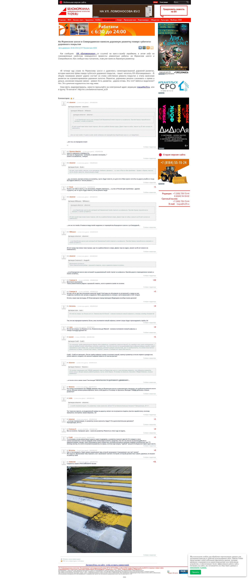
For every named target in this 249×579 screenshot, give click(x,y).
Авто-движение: (64, 48)
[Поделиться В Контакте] (140, 47)
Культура (165, 20)
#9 (67, 337)
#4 (67, 429)
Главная (62, 20)
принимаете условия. (198, 567)
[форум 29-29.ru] (173, 93)
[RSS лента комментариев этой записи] (71, 98)
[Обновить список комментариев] (74, 98)
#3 (67, 437)
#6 (67, 398)
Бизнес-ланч (78, 20)
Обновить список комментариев (71, 559)
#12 (68, 291)
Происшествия (130, 20)
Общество (155, 20)
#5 (67, 419)
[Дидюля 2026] (173, 149)
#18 (68, 163)
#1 (67, 461)
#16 (68, 197)
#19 (68, 151)
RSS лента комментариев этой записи (73, 561)
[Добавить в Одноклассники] (148, 47)
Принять (195, 572)
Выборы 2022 (176, 20)
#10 (68, 327)
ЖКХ (69, 20)
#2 (67, 450)
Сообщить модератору (149, 147)
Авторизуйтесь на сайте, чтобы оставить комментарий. (107, 565)
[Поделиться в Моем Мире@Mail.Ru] (144, 47)
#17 (68, 187)
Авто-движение (108, 20)
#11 (68, 306)
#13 (68, 280)
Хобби (98, 20)
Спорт (119, 20)
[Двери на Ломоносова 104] (123, 17)
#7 (67, 387)
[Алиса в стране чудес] (173, 74)
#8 (67, 362)
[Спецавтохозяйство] (173, 184)
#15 (68, 232)
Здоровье (89, 20)
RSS (124, 577)
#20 (68, 102)
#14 (68, 256)
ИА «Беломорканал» (86, 53)
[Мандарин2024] (107, 35)
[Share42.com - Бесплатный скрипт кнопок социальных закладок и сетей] (151, 47)
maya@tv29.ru (143, 87)
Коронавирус (143, 20)
